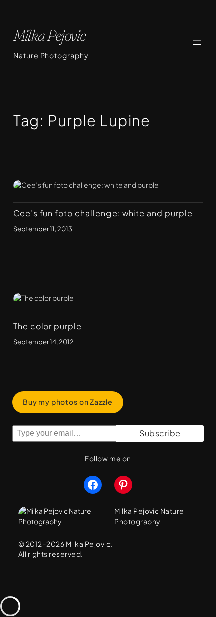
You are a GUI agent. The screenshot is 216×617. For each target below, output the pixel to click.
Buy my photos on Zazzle (68, 401)
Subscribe (159, 433)
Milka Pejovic (49, 35)
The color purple (47, 326)
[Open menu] (197, 43)
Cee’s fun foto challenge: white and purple (103, 213)
